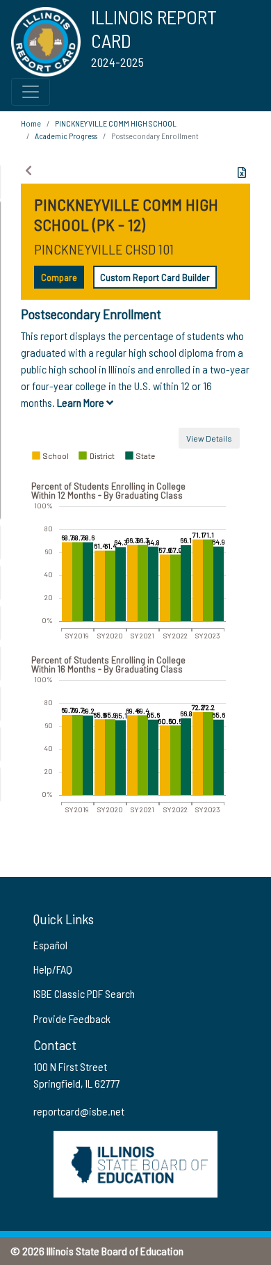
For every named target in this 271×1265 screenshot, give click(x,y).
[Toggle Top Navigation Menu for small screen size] (30, 92)
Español (50, 944)
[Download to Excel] (241, 172)
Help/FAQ (52, 969)
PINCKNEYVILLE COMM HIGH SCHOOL (115, 123)
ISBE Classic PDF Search (84, 993)
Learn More (81, 402)
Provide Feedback (71, 1018)
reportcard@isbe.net (78, 1111)
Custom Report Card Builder (155, 277)
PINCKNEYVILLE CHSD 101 (104, 249)
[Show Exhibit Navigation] (28, 170)
